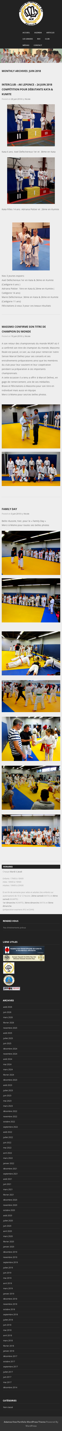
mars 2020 (8, 1236)
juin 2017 (7, 1377)
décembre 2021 (10, 1168)
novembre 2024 (10, 1053)
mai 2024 (7, 1064)
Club (47, 39)
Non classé (8, 1407)
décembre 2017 (10, 1356)
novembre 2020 (10, 1205)
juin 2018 (7, 1325)
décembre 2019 (10, 1252)
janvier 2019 (8, 1293)
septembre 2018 (10, 1314)
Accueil (26, 32)
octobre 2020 (9, 1210)
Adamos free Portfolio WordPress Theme (25, 1421)
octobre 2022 (9, 1121)
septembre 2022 (10, 1127)
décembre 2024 (10, 1048)
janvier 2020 (8, 1246)
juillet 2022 (8, 1137)
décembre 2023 (10, 1080)
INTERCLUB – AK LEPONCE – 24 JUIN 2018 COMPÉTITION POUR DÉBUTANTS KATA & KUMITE (27, 89)
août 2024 (7, 1059)
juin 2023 (7, 1095)
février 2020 (8, 1241)
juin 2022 (7, 1142)
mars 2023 (8, 1106)
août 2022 (7, 1132)
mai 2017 (7, 1382)
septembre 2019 (10, 1262)
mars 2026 (8, 1017)
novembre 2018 (10, 1304)
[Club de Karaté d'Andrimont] (31, 13)
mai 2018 (7, 1330)
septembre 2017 (10, 1366)
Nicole (27, 99)
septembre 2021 (10, 1173)
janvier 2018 (8, 1351)
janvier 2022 (8, 1163)
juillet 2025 (8, 1038)
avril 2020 (7, 1231)
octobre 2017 (9, 1361)
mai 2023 (7, 1100)
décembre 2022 (10, 1111)
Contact (38, 45)
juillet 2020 (8, 1220)
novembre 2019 (10, 1257)
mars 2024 (8, 1069)
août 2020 (7, 1215)
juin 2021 (7, 1184)
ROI (38, 39)
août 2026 (7, 1007)
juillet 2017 (8, 1372)
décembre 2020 (10, 1199)
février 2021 (8, 1194)
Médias (26, 45)
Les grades (28, 39)
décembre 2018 (10, 1298)
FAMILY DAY (9, 509)
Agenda (38, 32)
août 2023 (7, 1085)
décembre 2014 (10, 1387)
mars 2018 (8, 1340)
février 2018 (8, 1345)
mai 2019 (7, 1278)
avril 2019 (7, 1283)
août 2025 (7, 1033)
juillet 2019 (8, 1267)
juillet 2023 (8, 1090)
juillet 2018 (8, 1319)
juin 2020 (7, 1226)
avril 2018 (7, 1335)
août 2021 (7, 1179)
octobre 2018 (9, 1309)
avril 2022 (7, 1153)
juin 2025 (7, 1043)
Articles (50, 32)
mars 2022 (8, 1158)
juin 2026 (7, 1012)
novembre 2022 (10, 1116)
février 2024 (8, 1074)
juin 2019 (7, 1272)
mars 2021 (8, 1189)
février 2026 (8, 1022)
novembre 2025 (10, 1028)
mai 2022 (7, 1147)
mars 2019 (8, 1288)
